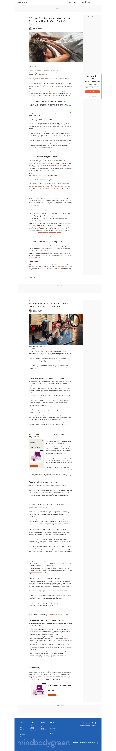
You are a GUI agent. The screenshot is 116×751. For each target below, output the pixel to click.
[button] (41, 28)
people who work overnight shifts (52, 188)
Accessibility (75, 747)
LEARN (76, 2)
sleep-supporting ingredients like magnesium (49, 232)
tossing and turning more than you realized (48, 246)
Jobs (74, 746)
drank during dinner (42, 220)
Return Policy (94, 746)
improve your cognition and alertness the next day (51, 203)
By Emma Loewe (36, 28)
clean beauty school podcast (43, 729)
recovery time (66, 638)
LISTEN (82, 2)
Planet (21, 736)
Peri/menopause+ (33, 730)
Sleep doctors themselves (35, 572)
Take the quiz (52, 730)
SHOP (88, 2)
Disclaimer (85, 746)
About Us (52, 733)
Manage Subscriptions (53, 726)
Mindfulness (22, 732)
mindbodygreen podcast (43, 726)
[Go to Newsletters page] (93, 2)
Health (21, 725)
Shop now (52, 695)
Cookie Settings (93, 747)
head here (31, 269)
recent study (33, 358)
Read (21, 722)
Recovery (31, 300)
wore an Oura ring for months (53, 131)
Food (21, 727)
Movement (22, 729)
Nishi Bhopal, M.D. (50, 93)
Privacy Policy (94, 96)
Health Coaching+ (33, 725)
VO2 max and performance (52, 614)
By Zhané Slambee (37, 311)
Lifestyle (21, 731)
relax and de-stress (43, 250)
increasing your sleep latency (58, 165)
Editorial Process (88, 747)
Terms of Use (82, 746)
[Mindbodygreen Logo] (22, 2)
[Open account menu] (98, 2)
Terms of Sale (77, 746)
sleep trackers (43, 74)
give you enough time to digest (40, 227)
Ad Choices (79, 747)
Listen (42, 722)
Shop (52, 722)
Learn (32, 722)
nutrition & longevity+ (32, 728)
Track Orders (52, 728)
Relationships (22, 734)
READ (70, 2)
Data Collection (83, 747)
